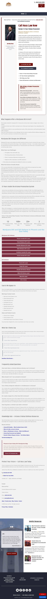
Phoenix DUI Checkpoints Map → (12, 453)
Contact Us (41, 5)
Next (21, 550)
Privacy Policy (5, 506)
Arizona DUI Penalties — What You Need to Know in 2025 (15, 427)
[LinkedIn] (26, 590)
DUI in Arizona (23, 279)
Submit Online (42, 597)
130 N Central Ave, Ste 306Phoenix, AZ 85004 (9, 578)
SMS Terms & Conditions (28, 595)
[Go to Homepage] (8, 4)
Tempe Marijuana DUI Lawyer (23, 242)
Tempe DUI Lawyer (23, 266)
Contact (20, 501)
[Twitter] (29, 590)
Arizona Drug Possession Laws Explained (12, 433)
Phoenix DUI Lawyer (23, 262)
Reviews (16, 501)
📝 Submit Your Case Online (7, 475)
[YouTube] (17, 590)
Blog (13, 501)
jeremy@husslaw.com (9, 498)
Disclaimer (11, 506)
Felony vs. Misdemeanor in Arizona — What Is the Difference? (16, 431)
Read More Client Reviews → (8, 358)
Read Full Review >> (16, 545)
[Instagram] (23, 590)
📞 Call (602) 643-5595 (7, 472)
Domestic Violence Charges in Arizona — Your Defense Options (17, 435)
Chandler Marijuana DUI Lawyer (24, 245)
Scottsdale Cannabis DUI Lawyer (23, 252)
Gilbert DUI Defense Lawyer (23, 273)
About (3, 501)
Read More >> (37, 537)
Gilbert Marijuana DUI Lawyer (23, 248)
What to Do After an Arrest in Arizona (11, 429)
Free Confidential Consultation (24, 21)
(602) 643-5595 (40, 2)
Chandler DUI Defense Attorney (23, 269)
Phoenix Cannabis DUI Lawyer (23, 238)
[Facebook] (20, 590)
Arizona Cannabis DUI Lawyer (23, 255)
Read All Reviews (12, 553)
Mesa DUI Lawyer (23, 276)
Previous (1, 550)
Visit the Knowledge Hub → (7, 437)
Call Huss (42, 594)
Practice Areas (8, 501)
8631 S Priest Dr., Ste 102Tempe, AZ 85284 (9, 581)
